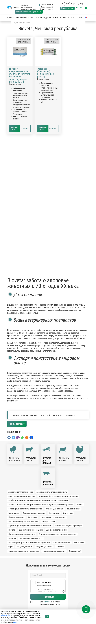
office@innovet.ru (46, 9)
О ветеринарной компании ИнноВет (20, 17)
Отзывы (55, 17)
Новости (71, 17)
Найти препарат (16, 423)
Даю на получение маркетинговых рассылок (50, 603)
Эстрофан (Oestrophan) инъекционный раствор (45, 73)
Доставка (79, 17)
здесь (15, 622)
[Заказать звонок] (86, 609)
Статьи (63, 17)
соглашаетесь (5, 616)
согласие (46, 602)
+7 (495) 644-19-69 (71, 4)
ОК (47, 617)
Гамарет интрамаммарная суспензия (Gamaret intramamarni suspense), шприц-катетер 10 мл (19, 75)
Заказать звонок (67, 8)
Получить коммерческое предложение (28, 12)
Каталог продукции (43, 17)
